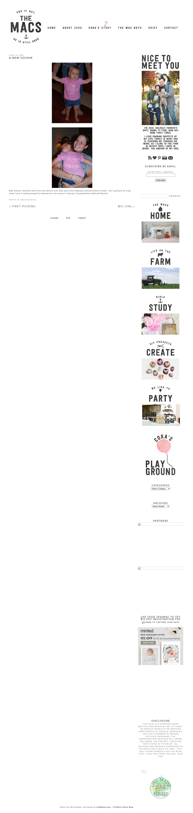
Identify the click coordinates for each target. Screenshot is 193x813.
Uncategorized (28, 200)
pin (68, 218)
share (54, 218)
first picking (22, 206)
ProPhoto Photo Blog (123, 807)
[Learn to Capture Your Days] (160, 622)
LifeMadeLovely (103, 807)
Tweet (82, 218)
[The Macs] (52, 26)
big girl (126, 206)
